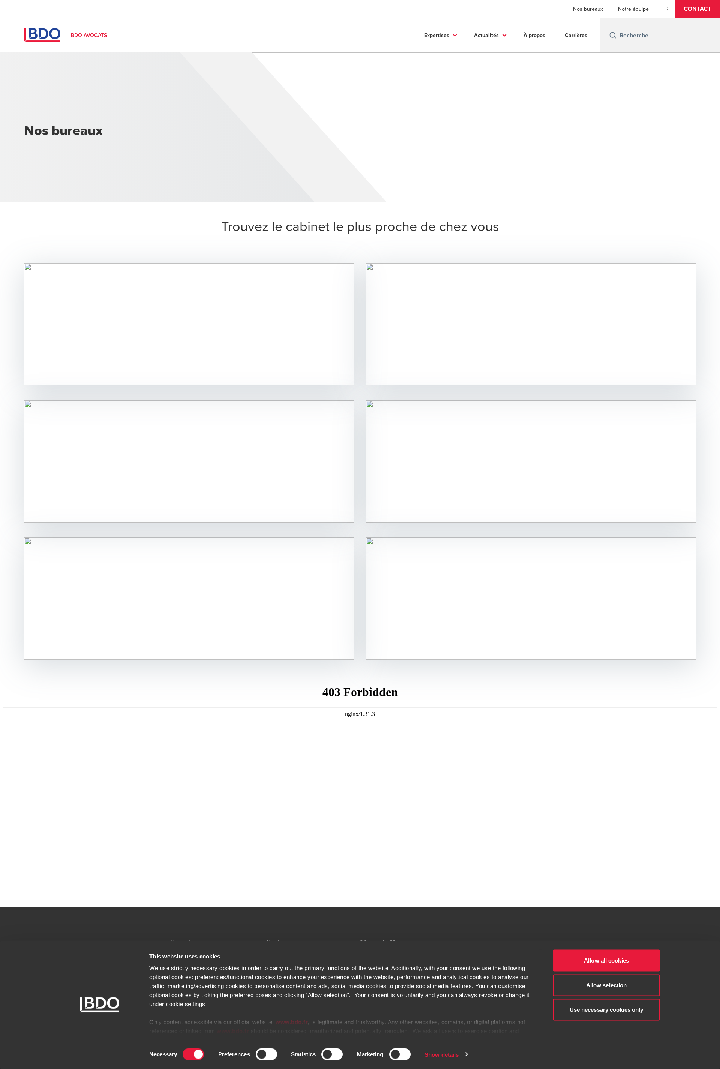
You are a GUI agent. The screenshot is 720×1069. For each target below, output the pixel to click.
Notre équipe (633, 9)
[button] (697, 9)
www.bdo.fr (292, 1022)
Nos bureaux (588, 9)
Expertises (436, 35)
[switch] (266, 1054)
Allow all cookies (606, 960)
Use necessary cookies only (607, 1009)
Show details (441, 1054)
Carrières (576, 35)
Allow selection (606, 985)
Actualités (486, 35)
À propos (534, 35)
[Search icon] (612, 35)
